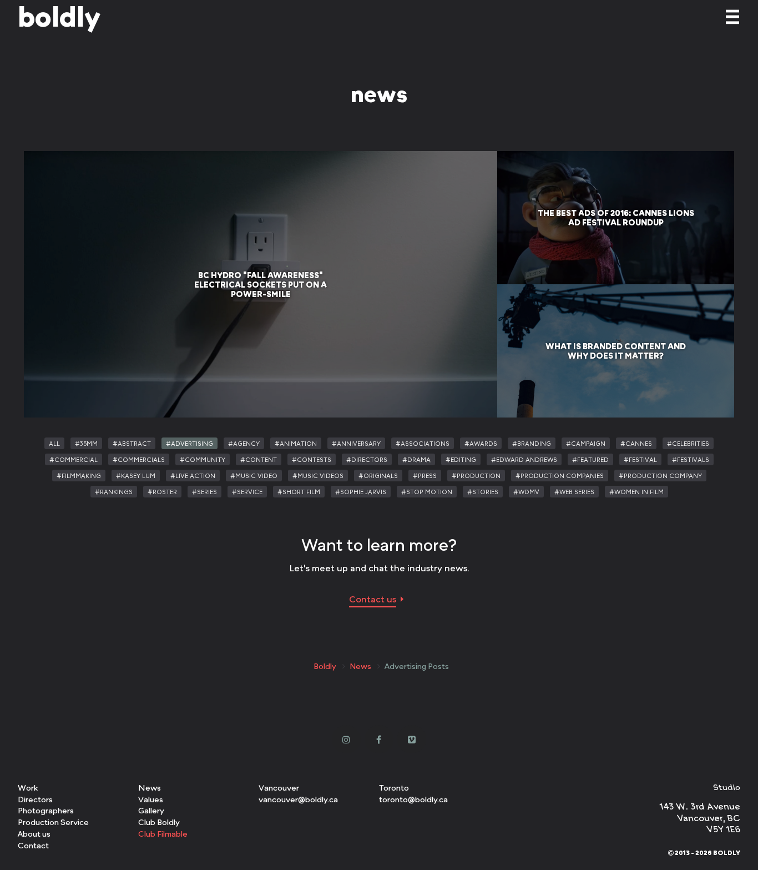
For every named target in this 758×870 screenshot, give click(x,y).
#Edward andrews (524, 459)
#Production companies (560, 475)
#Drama (416, 459)
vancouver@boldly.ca (298, 799)
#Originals (378, 475)
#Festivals (690, 459)
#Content (258, 459)
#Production (476, 475)
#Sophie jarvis (360, 491)
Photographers (46, 810)
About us (34, 833)
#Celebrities (688, 443)
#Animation (296, 443)
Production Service (53, 822)
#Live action (192, 475)
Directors (35, 799)
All (54, 443)
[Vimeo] (412, 739)
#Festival (640, 459)
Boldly (325, 666)
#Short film (298, 491)
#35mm (86, 443)
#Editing (461, 459)
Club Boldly (159, 822)
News (360, 666)
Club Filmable (163, 833)
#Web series (574, 491)
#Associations (422, 443)
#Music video (253, 475)
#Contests (311, 459)
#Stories (482, 491)
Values (150, 799)
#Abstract (132, 443)
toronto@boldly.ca (413, 799)
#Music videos (317, 475)
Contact (33, 845)
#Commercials (139, 459)
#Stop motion (426, 491)
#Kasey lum (135, 475)
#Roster (162, 491)
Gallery (151, 810)
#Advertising (189, 443)
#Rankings (114, 491)
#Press (425, 475)
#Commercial (73, 459)
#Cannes (636, 443)
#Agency (244, 443)
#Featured (590, 459)
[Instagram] (346, 739)
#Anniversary (356, 443)
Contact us (372, 599)
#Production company (660, 475)
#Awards (480, 443)
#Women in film (636, 491)
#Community (202, 459)
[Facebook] (379, 739)
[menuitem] (78, 788)
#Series (204, 491)
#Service (247, 491)
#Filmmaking (79, 475)
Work (28, 787)
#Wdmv (526, 491)
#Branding (531, 443)
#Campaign (585, 443)
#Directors (366, 459)
